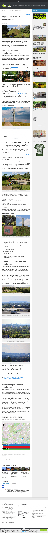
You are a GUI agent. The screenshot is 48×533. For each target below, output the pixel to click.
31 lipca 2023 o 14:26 (15, 489)
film (10, 508)
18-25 (35, 118)
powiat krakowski (12, 515)
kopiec (17, 454)
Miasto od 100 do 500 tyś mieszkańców (24, 512)
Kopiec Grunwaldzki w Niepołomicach (38, 505)
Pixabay (18, 128)
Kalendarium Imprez (27, 1)
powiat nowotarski (13, 516)
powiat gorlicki (7, 515)
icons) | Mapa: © (19, 443)
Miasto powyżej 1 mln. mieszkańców (24, 515)
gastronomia (4, 510)
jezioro (3, 511)
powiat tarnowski (6, 517)
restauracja (10, 518)
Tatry (5, 521)
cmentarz (6, 508)
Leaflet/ (16, 443)
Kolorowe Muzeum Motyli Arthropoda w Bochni (14, 473)
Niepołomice (23, 454)
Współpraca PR (38, 1)
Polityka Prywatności (24, 531)
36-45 (35, 120)
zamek (13, 522)
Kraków (8, 511)
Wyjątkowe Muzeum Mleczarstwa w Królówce (11, 378)
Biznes (22, 1)
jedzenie (13, 510)
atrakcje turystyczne (10, 454)
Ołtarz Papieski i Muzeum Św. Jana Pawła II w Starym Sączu (14, 377)
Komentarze (6, 483)
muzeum (4, 512)
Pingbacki (13, 483)
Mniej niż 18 (36, 117)
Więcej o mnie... (39, 29)
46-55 (35, 121)
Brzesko (12, 507)
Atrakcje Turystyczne (4, 1)
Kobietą (5, 136)
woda (12, 521)
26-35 (35, 119)
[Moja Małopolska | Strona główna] (7, 5)
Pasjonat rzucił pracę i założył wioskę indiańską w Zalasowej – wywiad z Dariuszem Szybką (38, 43)
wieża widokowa (9, 521)
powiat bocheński (6, 513)
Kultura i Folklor (6, 10)
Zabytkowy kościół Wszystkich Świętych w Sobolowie (25, 473)
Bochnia (10, 507)
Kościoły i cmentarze (36, 108)
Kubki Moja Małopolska (37, 137)
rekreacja (6, 518)
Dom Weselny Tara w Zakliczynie (39, 53)
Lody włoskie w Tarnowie (37, 99)
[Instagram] (45, 10)
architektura (5, 454)
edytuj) (29, 443)
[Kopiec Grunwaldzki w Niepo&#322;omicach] (16, 432)
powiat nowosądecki (6, 516)
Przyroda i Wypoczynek (15, 10)
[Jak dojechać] (29, 422)
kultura (20, 454)
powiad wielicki (4, 455)
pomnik (14, 512)
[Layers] (28, 424)
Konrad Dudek (6, 22)
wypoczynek (4, 522)
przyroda (13, 517)
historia (15, 454)
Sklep (33, 1)
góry (7, 510)
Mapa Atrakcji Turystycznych (14, 1)
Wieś (19, 505)
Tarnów (3, 521)
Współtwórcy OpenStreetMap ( (24, 443)
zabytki (10, 522)
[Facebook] (44, 10)
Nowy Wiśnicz (11, 512)
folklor (12, 508)
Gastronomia (35, 98)
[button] (6, 444)
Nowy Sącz (7, 512)
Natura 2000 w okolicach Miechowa (39, 90)
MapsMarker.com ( (13, 443)
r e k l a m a (28, 14)
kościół (5, 511)
